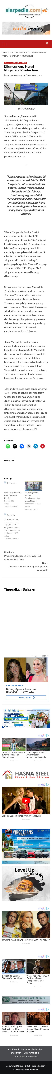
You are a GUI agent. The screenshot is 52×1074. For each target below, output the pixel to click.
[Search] (47, 43)
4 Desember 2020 (34, 75)
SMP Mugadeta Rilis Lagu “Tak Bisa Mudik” (12, 495)
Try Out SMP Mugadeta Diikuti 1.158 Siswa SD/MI (12, 527)
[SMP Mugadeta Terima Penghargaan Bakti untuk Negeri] (33, 486)
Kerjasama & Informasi (26, 1056)
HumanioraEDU (10, 63)
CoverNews (19, 1069)
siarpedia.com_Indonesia (15, 75)
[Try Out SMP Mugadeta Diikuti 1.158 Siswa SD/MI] (13, 518)
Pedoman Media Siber (31, 1049)
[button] (4, 43)
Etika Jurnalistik (31, 1052)
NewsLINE (22, 63)
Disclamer (16, 1052)
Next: (28, 566)
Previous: (22, 556)
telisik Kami (13, 1049)
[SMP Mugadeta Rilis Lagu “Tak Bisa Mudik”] (13, 486)
